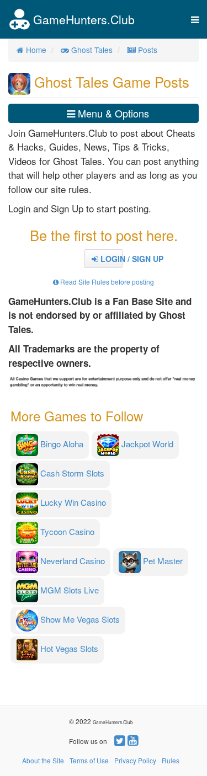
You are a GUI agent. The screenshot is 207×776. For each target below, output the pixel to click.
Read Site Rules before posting (106, 281)
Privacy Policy (135, 760)
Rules (170, 760)
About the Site (43, 760)
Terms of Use (89, 760)
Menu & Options (112, 113)
